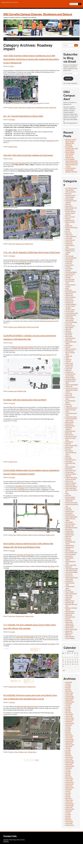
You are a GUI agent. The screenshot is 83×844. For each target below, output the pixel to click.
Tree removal (68, 574)
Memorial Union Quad (71, 436)
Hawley (67, 358)
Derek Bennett (50, 141)
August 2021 (68, 789)
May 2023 (68, 752)
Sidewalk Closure (22, 327)
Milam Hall (68, 443)
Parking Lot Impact (13, 107)
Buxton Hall (68, 233)
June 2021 (68, 793)
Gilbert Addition (69, 327)
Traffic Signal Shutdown (71, 572)
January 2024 (68, 737)
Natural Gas (68, 458)
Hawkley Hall (68, 356)
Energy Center (69, 299)
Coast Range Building (71, 258)
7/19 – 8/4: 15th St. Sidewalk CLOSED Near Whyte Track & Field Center (31, 252)
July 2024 (67, 727)
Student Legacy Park (70, 565)
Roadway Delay (69, 531)
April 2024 (68, 732)
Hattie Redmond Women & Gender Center (70, 352)
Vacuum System (69, 592)
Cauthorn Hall (68, 243)
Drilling (67, 288)
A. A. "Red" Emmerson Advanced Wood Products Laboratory (71, 189)
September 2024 (69, 723)
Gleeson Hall (68, 340)
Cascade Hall (68, 241)
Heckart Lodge (69, 363)
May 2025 (68, 709)
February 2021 (69, 800)
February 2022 (69, 778)
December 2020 (69, 803)
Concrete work (69, 259)
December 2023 (69, 739)
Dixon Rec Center (69, 279)
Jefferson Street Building (71, 384)
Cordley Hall (68, 263)
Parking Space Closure (71, 486)
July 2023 (67, 748)
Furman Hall (68, 324)
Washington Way (22, 391)
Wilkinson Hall (69, 633)
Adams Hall (68, 193)
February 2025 (69, 714)
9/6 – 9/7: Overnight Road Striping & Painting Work (23, 116)
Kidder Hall (68, 404)
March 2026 (68, 691)
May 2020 (68, 816)
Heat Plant (68, 361)
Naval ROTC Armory (70, 459)
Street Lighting (69, 556)
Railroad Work (69, 513)
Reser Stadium (69, 522)
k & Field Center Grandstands (26, 260)
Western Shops (69, 627)
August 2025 (68, 703)
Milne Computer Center (71, 445)
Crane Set (68, 270)
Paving (67, 493)
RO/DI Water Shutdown (71, 527)
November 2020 (69, 805)
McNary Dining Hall (70, 431)
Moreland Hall (69, 447)
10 (63, 660)
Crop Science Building (71, 272)
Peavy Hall (68, 495)
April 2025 (68, 711)
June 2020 (68, 814)
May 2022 (68, 773)
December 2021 (69, 782)
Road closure (22, 107)
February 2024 (69, 736)
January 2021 (68, 802)
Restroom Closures (70, 524)
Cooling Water (69, 261)
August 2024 (68, 725)
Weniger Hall (68, 615)
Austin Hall (68, 204)
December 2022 (69, 761)
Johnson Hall (68, 393)
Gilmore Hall (68, 334)
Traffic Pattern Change (71, 570)
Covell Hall (68, 267)
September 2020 (69, 809)
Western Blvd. (69, 620)
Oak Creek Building (70, 467)
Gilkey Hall (68, 331)
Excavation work (69, 300)
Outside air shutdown (70, 474)
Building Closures (69, 220)
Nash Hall (67, 456)
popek (12, 66)
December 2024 (69, 718)
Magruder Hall (69, 424)
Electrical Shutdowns (70, 292)
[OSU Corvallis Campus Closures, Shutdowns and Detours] (41, 27)
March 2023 (68, 755)
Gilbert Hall (68, 329)
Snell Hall (67, 549)
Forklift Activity (69, 317)
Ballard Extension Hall (71, 208)
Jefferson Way (69, 386)
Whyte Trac (14, 260)
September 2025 (69, 702)
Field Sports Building (70, 304)
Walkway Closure (69, 601)
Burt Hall (67, 231)
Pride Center (12, 244)
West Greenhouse (70, 617)
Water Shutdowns (69, 611)
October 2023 (68, 743)
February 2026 (69, 693)
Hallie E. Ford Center (70, 349)
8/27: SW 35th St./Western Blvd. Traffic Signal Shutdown (71, 148)
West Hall (67, 618)
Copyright (5, 840)
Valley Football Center (71, 593)
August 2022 (68, 768)
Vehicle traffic (68, 597)
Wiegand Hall (52, 107)
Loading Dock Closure (71, 417)
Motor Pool (68, 449)
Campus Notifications (70, 236)
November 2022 (69, 762)
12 (68, 660)
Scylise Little (49, 240)
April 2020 (68, 818)
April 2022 (68, 775)
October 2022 (68, 764)
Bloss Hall (67, 218)
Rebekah (12, 119)
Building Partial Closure (71, 227)
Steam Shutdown (69, 550)
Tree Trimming (69, 575)
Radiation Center (69, 511)
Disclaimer (6, 841)
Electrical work (69, 293)
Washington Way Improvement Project (22, 347)
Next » (37, 760)
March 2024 (68, 734)
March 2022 (68, 777)
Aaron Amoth (46, 355)
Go (76, 45)
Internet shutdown (70, 377)
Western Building (69, 626)
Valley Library (68, 595)
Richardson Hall (69, 525)
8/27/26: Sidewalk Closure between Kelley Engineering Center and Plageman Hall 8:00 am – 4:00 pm (71, 162)
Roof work (68, 538)
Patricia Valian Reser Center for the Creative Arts (71, 490)
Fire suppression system (71, 313)
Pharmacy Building (70, 497)
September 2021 (69, 787)
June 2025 (68, 707)
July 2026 (67, 684)
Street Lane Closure (70, 554)
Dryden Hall (68, 290)
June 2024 (68, 728)
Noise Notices (68, 461)
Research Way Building (71, 517)
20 (70, 662)
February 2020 (69, 821)
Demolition (68, 277)
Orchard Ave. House (70, 470)
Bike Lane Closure (70, 216)
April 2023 (68, 753)
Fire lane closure (69, 311)
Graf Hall (67, 347)
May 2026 (68, 687)
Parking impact (12, 535)
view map (41, 638)
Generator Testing (70, 325)
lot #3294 (19, 486)
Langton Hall (68, 406)
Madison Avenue (69, 422)
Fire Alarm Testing (70, 309)
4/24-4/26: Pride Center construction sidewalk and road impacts (28, 155)
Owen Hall (68, 475)
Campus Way (68, 238)
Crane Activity (68, 268)
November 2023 (69, 741)
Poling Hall (68, 508)
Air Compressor (69, 199)
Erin (11, 159)
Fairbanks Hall (69, 302)
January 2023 (68, 759)
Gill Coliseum (68, 333)
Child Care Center (70, 249)
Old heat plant (69, 468)
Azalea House (69, 206)
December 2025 (69, 696)
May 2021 (68, 794)
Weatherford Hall (69, 613)
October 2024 (68, 721)
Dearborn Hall (69, 275)
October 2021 (68, 786)
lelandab (12, 403)
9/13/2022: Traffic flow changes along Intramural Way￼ (24, 399)
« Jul (63, 670)
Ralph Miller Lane (69, 515)
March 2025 (68, 712)
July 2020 (67, 812)
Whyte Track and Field (33, 327)
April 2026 (68, 689)
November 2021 (69, 784)
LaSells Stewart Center (71, 408)
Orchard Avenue (69, 472)
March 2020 (68, 819)
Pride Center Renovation (18, 163)
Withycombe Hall (69, 636)
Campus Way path (70, 240)
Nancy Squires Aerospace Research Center (70, 452)
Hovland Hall (68, 368)
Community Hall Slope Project (25, 555)
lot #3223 (21, 489)
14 (72, 660)
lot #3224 (21, 488)
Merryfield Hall (69, 442)
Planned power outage (71, 502)
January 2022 (68, 780)
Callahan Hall (68, 234)
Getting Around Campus (13, 39)
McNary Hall (68, 433)
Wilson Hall (68, 634)
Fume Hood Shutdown (71, 322)
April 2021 (68, 796)
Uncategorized (69, 581)
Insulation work (69, 372)
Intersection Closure (70, 379)
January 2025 (68, 716)
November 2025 (69, 698)
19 (68, 662)
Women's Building (70, 638)
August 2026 (68, 682)
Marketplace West (70, 425)
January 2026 (68, 694)
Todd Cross (36, 103)
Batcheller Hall (69, 209)
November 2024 (69, 719)
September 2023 (69, 744)
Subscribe (68, 78)
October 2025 (68, 700)
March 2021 (68, 798)
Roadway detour (20, 616)
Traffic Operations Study (71, 568)
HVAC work (68, 370)
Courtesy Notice (69, 265)
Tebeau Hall (68, 567)
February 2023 (69, 757)
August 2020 (68, 811)
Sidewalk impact (29, 244)
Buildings (67, 229)
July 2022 (67, 769)
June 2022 (68, 771)
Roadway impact (30, 107)
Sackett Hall (68, 540)
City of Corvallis (69, 256)
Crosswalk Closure (70, 274)
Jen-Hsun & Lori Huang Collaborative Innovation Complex (71, 390)
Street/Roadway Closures (41, 107)
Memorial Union (69, 434)
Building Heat (68, 225)
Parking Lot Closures (22, 535)
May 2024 (68, 730)
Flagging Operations (70, 315)
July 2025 (67, 705)
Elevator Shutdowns (70, 297)
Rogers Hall (68, 536)
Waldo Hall (68, 599)
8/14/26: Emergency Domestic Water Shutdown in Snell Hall (71, 169)
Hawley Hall (68, 359)
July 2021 (67, 791)
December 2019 (69, 825)
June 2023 (68, 750)
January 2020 (68, 823)
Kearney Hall (68, 395)
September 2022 (69, 766)
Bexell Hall (68, 215)
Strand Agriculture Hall (71, 552)
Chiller (67, 254)
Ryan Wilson (51, 566)
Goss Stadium (69, 345)
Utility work (68, 590)
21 (72, 662)
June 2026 (68, 686)
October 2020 (68, 807)
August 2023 (68, 746)
